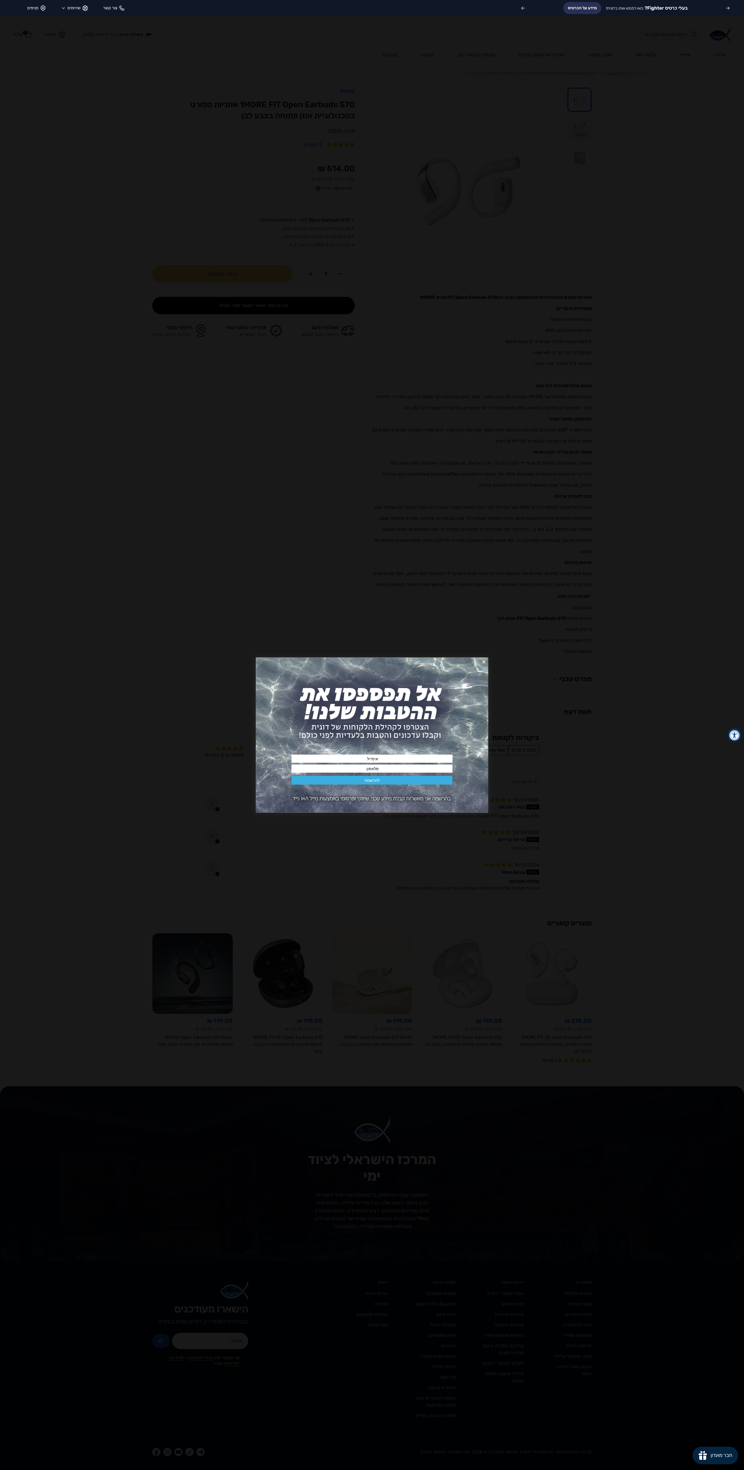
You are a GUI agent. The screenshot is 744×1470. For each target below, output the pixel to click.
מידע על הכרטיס (582, 8)
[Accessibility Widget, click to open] (734, 735)
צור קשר (110, 8)
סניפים (32, 8)
